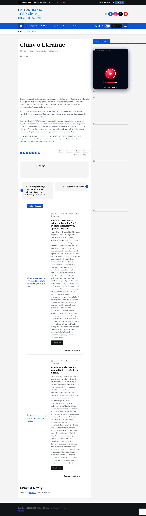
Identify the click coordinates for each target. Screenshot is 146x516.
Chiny (61, 151)
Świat (31, 51)
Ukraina (76, 155)
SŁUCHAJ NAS (31, 26)
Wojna (85, 155)
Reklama (44, 26)
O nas (65, 26)
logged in (32, 492)
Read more (57, 342)
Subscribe (116, 26)
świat (85, 151)
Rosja (78, 151)
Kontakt (56, 26)
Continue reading (71, 351)
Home (20, 31)
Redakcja (25, 51)
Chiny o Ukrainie (30, 31)
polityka (69, 151)
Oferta (74, 26)
